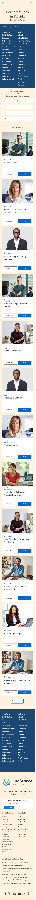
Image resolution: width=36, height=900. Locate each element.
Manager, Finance (11, 162)
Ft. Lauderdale (8, 53)
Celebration (7, 41)
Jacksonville (7, 64)
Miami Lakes (23, 38)
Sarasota (21, 70)
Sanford (21, 67)
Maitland (21, 32)
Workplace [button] (17, 113)
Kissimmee (6, 70)
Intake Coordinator (12, 351)
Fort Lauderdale (9, 47)
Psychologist (21, 819)
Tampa (20, 73)
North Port (22, 44)
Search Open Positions (24, 832)
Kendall (5, 67)
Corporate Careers (23, 829)
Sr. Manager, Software (13, 398)
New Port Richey (25, 41)
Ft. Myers (6, 56)
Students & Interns (23, 834)
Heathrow (6, 58)
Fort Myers (6, 50)
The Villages (23, 76)
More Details (10, 174)
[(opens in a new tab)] (5, 893)
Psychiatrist (21, 817)
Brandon (5, 38)
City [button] (17, 119)
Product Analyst (11, 445)
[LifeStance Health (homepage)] (6, 3)
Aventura (6, 32)
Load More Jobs (17, 701)
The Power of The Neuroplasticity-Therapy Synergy (16, 883)
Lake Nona (6, 76)
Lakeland (6, 73)
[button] (5, 817)
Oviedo (20, 61)
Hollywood (6, 61)
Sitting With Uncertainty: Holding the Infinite (14, 874)
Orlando (21, 53)
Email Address (17, 800)
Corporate (13, 20)
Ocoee (20, 50)
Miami (20, 35)
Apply (24, 174)
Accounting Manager (13, 634)
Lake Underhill (8, 79)
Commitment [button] (17, 107)
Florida (22, 20)
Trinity (20, 79)
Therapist (20, 827)
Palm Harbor (23, 64)
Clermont (6, 44)
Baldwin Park (7, 35)
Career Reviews (22, 836)
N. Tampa (22, 47)
